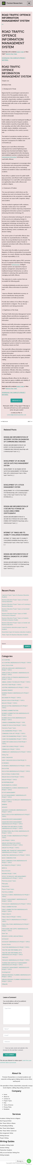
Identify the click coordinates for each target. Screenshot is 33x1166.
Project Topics (8, 1101)
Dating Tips (5, 755)
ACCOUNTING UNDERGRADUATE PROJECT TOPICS (16, 662)
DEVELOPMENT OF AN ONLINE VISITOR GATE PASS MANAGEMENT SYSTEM (16, 463)
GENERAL (4, 804)
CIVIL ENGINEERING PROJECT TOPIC (12, 731)
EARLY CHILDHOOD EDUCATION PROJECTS (14, 760)
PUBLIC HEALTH (6, 914)
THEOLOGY (5, 957)
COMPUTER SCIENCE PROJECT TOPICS (13, 746)
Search (4, 643)
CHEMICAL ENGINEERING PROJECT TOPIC (13, 722)
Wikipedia (5, 984)
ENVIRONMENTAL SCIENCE (9, 785)
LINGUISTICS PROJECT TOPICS (10, 848)
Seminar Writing (4, 1147)
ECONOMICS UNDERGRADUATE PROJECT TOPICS (16, 766)
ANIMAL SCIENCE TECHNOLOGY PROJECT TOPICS (16, 682)
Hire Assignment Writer (6, 1133)
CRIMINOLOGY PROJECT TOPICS (11, 749)
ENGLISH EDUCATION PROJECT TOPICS (13, 777)
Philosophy (5, 883)
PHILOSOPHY (5, 886)
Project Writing (4, 1138)
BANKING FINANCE (7, 690)
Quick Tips (5, 933)
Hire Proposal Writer (6, 1121)
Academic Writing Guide (7, 1145)
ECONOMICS (5, 763)
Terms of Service (8, 1105)
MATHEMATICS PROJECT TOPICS (11, 865)
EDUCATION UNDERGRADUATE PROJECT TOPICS (16, 771)
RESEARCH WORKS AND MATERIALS (12, 936)
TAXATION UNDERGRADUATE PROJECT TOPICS (15, 947)
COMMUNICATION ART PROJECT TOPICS (13, 733)
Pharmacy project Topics (9, 881)
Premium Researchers (14, 3)
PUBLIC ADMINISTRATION (9, 907)
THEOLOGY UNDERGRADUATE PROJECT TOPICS (15, 960)
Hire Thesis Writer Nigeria (7, 1128)
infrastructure (15, 264)
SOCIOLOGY (5, 939)
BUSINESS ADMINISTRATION (10, 710)
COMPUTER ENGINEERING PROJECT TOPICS (14, 736)
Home (5, 1094)
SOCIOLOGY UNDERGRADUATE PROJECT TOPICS (16, 942)
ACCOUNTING (6, 660)
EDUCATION (5, 768)
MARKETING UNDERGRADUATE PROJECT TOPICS (16, 855)
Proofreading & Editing (6, 1126)
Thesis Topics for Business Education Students (15, 634)
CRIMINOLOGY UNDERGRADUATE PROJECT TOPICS (16, 752)
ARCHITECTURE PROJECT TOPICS (11, 684)
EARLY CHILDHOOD (7, 757)
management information (9, 157)
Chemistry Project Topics (9, 728)
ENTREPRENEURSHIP (8, 782)
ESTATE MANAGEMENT (8, 792)
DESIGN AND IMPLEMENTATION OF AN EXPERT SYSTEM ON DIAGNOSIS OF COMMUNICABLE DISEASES (16, 439)
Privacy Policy (8, 1107)
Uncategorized (6, 972)
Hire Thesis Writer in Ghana (7, 1123)
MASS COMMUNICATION (9, 858)
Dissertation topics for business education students (16, 632)
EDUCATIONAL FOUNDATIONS (10, 774)
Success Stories (6, 944)
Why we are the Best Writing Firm (9, 1152)
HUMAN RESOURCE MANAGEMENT (12, 819)
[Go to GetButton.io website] (29, 1164)
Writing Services (4, 1135)
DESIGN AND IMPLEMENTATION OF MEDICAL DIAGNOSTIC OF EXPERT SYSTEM (16, 556)
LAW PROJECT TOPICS (8, 840)
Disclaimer (6, 1109)
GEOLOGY (4, 807)
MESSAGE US (16, 400)
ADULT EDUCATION (7, 665)
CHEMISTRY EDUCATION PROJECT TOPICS (14, 725)
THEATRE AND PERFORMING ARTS (12, 950)
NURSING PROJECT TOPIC (9, 873)
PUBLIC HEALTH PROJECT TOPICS (11, 917)
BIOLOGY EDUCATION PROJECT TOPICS (13, 700)
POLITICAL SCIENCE (7, 892)
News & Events (6, 871)
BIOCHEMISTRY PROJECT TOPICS (11, 697)
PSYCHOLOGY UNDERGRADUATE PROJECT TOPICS (16, 904)
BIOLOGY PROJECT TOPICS (9, 703)
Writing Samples (4, 1155)
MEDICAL (4, 868)
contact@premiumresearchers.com (16, 415)
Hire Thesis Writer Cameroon (8, 1130)
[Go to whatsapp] (29, 1161)
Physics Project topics (8, 889)
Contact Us (7, 1099)
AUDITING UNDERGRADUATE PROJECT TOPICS (15, 687)
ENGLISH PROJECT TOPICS (9, 779)
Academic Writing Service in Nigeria (10, 1118)
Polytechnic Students (6, 1150)
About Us (6, 1096)
